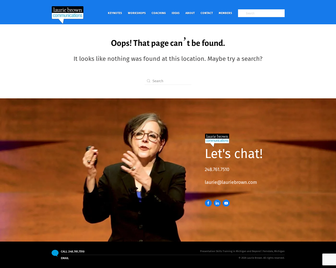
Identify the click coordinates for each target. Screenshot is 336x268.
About (190, 13)
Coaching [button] (159, 13)
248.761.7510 (217, 169)
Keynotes (115, 13)
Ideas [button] (176, 13)
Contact (207, 13)
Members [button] (225, 13)
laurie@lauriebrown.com (231, 182)
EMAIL (65, 258)
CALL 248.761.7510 (73, 251)
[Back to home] (67, 13)
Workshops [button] (137, 13)
